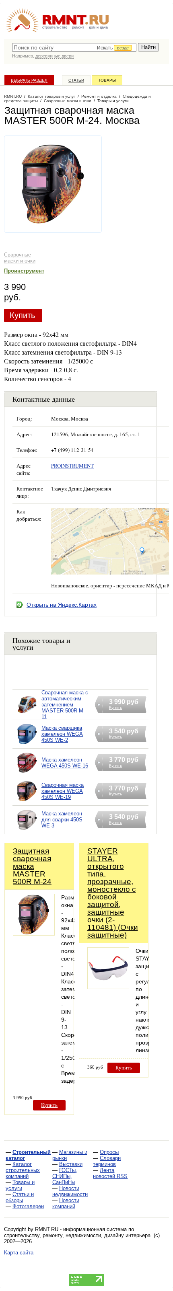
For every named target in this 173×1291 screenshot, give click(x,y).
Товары (107, 80)
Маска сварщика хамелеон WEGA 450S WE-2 (62, 734)
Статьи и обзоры (20, 1197)
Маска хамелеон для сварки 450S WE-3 (61, 820)
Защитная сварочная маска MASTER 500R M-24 (32, 866)
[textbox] (74, 47)
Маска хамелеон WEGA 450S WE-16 (64, 763)
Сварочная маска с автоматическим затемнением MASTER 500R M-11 (64, 705)
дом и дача (98, 27)
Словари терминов (107, 1161)
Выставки (70, 1164)
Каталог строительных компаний (23, 1170)
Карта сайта (18, 1253)
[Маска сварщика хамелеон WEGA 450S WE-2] (26, 744)
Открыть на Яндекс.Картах (62, 604)
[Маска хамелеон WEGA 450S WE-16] (26, 773)
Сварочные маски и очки (19, 258)
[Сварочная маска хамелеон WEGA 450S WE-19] (26, 801)
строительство (54, 27)
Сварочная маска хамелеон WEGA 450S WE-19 (62, 791)
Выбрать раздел (29, 80)
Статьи (76, 80)
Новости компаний (65, 1203)
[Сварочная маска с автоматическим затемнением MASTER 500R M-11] (26, 715)
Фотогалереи (28, 1206)
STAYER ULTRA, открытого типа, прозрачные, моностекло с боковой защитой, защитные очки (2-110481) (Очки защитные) (112, 893)
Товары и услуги (20, 1185)
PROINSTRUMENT (72, 465)
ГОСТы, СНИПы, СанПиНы (64, 1176)
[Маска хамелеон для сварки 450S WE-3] (26, 830)
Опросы (109, 1152)
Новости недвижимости (70, 1191)
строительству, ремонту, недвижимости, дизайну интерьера (77, 1235)
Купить (22, 315)
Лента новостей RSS (110, 1173)
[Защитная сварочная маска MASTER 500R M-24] (33, 933)
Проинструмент (24, 271)
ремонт (78, 27)
